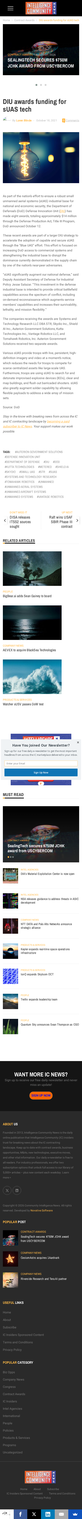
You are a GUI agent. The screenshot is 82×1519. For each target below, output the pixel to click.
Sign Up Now (41, 772)
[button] (41, 745)
